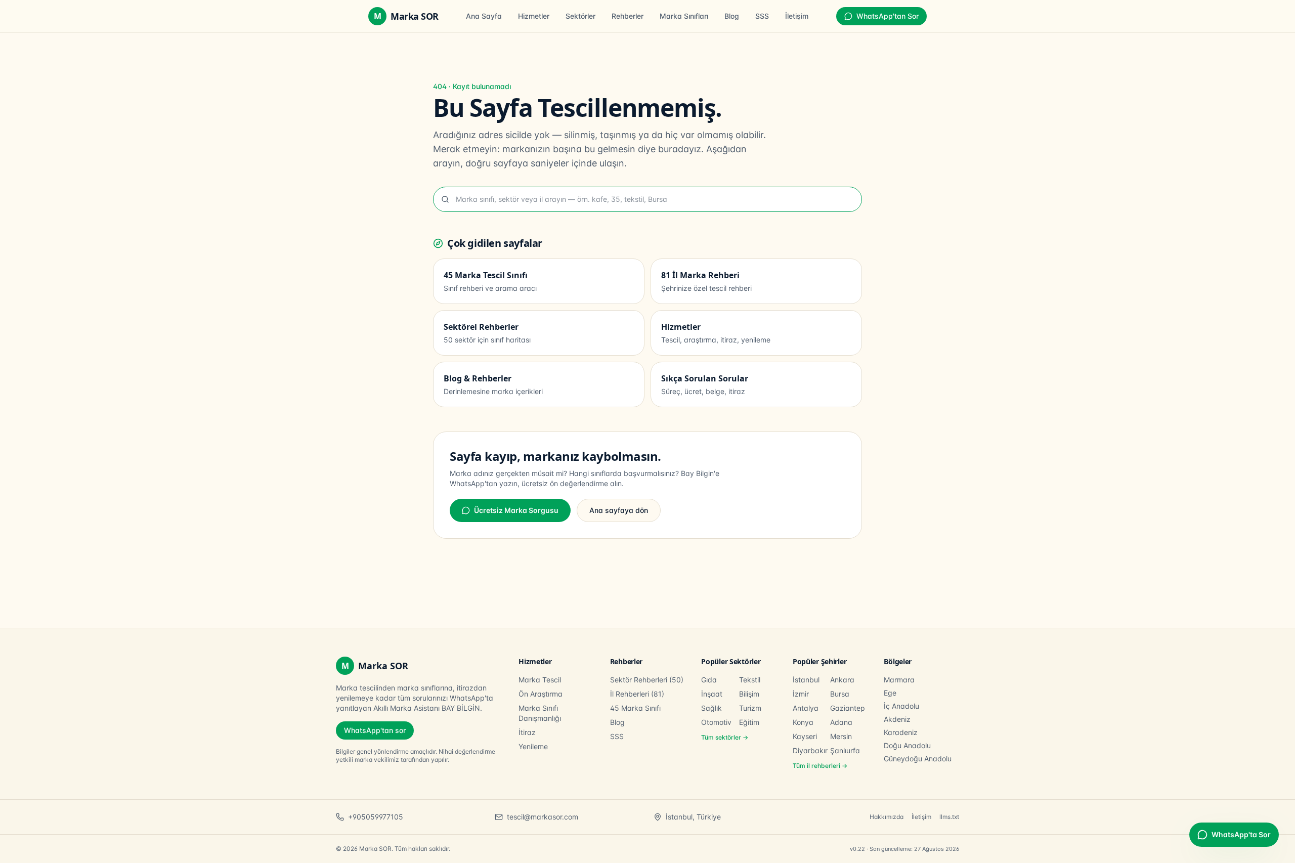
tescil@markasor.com (542, 816)
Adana (841, 722)
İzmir (801, 693)
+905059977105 (375, 816)
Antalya (805, 708)
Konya (803, 722)
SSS (762, 16)
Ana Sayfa (484, 16)
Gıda (709, 679)
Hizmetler (533, 16)
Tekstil (749, 679)
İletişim (796, 16)
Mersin (841, 736)
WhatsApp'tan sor (375, 730)
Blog (731, 16)
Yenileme (533, 746)
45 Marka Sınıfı (635, 708)
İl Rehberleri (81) (637, 693)
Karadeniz (901, 732)
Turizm (750, 708)
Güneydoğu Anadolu (918, 758)
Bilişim (749, 693)
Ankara (842, 679)
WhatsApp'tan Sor (887, 16)
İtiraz (527, 732)
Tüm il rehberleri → (820, 765)
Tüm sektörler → (724, 737)
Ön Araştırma (541, 693)
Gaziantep (847, 708)
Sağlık (711, 708)
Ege (890, 692)
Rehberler (627, 16)
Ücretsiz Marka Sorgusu (516, 510)
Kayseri (805, 736)
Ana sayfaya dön (618, 510)
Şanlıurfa (845, 750)
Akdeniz (897, 719)
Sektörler (580, 16)
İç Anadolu (901, 706)
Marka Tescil (540, 679)
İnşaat (711, 693)
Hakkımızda (886, 817)
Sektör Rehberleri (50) (646, 679)
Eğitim (749, 722)
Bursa (839, 693)
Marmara (899, 679)
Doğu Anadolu (907, 745)
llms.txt (949, 817)
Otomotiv (716, 722)
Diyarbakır (810, 750)
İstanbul (806, 679)
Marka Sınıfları (684, 16)
